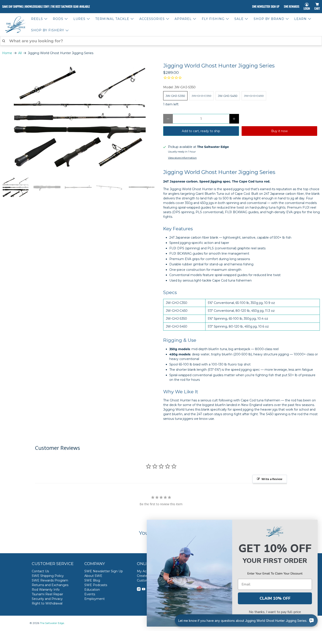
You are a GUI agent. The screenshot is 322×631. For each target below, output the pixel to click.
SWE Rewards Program (50, 580)
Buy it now (279, 131)
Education (92, 590)
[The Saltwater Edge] (16, 24)
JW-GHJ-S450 (227, 95)
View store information (182, 157)
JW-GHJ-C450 (254, 95)
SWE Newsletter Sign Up (265, 6)
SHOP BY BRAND (269, 19)
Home (7, 53)
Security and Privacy (47, 599)
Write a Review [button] (272, 479)
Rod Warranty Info (46, 590)
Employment (94, 599)
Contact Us (40, 571)
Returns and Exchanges (50, 585)
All (20, 53)
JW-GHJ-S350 (175, 95)
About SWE (93, 576)
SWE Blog (92, 580)
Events (89, 594)
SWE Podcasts (95, 585)
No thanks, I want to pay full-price (275, 612)
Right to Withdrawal (47, 603)
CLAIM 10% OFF (275, 598)
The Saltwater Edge (52, 623)
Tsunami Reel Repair (47, 594)
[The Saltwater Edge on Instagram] (139, 590)
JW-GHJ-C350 (201, 95)
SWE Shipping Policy (48, 576)
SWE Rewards (291, 6)
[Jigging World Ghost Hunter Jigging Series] (80, 117)
